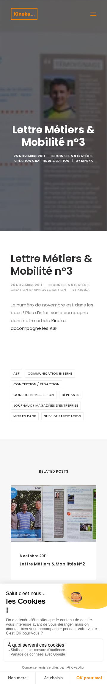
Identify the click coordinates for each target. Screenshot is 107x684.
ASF (16, 373)
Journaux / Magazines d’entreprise (45, 405)
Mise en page (24, 416)
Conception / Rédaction (36, 384)
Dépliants (70, 394)
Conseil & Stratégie (74, 156)
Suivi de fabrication (62, 416)
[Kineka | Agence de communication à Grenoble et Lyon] (24, 14)
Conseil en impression (33, 394)
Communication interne (50, 373)
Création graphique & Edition (42, 161)
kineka (87, 161)
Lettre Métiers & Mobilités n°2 (52, 564)
